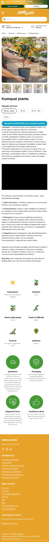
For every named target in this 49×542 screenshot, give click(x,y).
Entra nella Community (10, 506)
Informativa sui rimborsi (10, 469)
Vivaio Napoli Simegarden (11, 494)
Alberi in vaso (21, 33)
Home (3, 33)
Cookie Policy (6, 463)
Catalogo (36, 6)
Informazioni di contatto (10, 477)
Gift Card (5, 497)
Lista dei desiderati (8, 509)
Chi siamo (5, 488)
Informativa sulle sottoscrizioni (12, 474)
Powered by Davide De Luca (12, 539)
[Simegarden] (26, 12)
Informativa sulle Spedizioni (11, 471)
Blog (3, 503)
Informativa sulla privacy (10, 460)
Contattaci (5, 491)
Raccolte (11, 33)
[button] (12, 26)
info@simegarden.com (10, 523)
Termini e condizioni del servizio (13, 466)
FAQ (3, 500)
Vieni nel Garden (13, 6)
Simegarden (19, 534)
